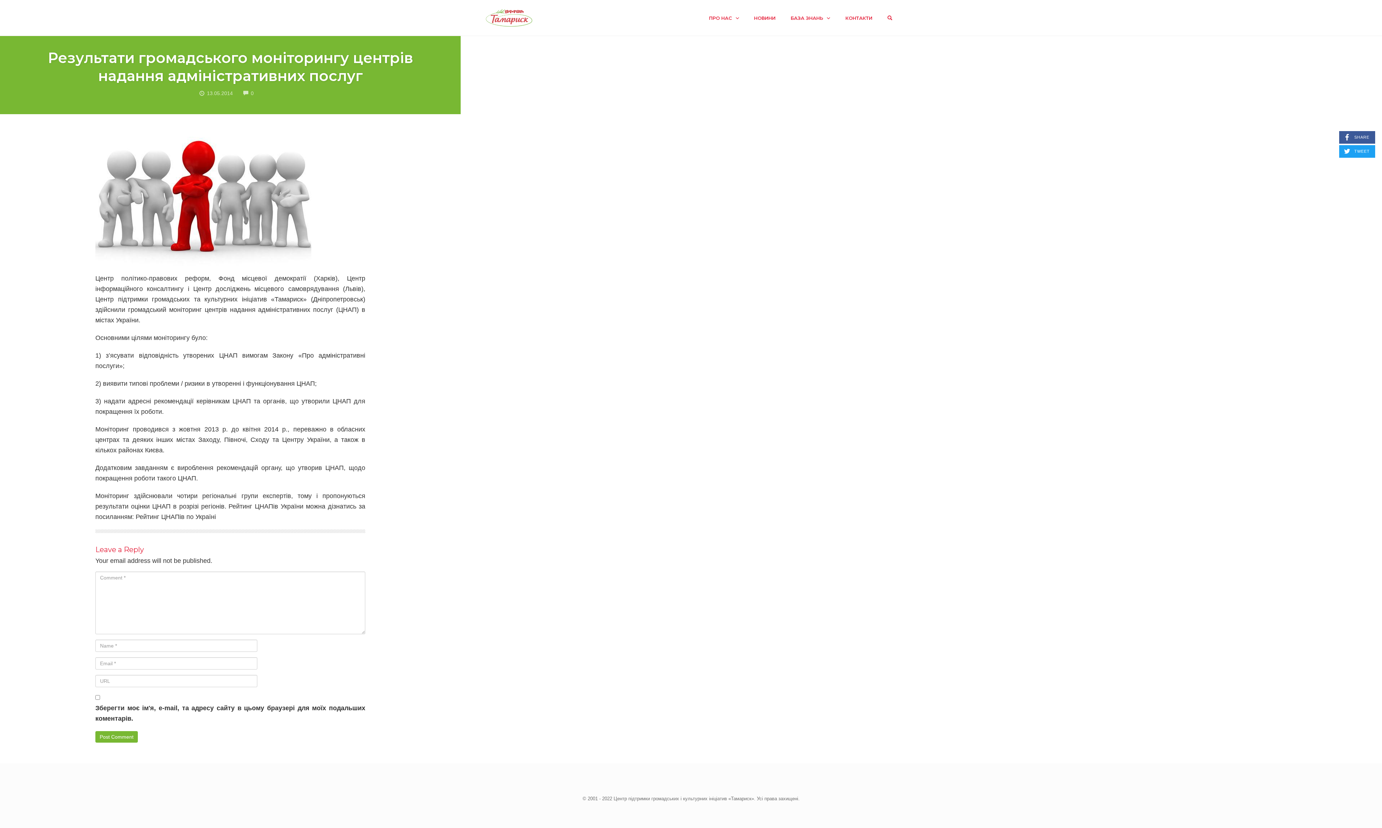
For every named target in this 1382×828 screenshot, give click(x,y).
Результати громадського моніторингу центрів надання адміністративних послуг (230, 67)
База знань (807, 18)
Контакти (858, 18)
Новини (765, 18)
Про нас (720, 18)
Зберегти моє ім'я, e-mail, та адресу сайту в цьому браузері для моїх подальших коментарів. (230, 713)
